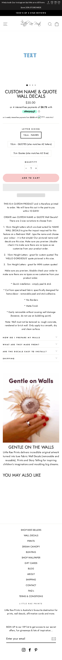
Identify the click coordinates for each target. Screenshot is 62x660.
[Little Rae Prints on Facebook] (30, 650)
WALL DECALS (31, 535)
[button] (31, 187)
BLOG (31, 568)
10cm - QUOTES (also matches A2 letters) (31, 144)
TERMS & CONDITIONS (31, 596)
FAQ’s (31, 590)
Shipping (9, 358)
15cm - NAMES (31, 135)
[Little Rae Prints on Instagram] (23, 650)
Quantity (31, 162)
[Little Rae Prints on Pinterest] (36, 650)
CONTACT (31, 585)
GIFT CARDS (31, 563)
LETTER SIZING (31, 129)
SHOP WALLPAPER (31, 557)
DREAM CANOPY (31, 546)
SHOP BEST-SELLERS (31, 530)
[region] (31, 5)
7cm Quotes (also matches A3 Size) (30, 153)
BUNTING (31, 552)
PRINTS (31, 541)
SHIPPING (31, 579)
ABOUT (31, 574)
